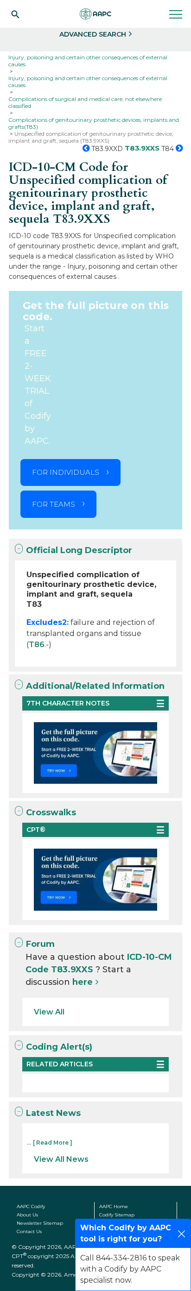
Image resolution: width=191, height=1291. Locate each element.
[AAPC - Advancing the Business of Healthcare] (95, 13)
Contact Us (29, 1231)
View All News (61, 1159)
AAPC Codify (31, 1206)
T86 (37, 644)
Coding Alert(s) (59, 1047)
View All (49, 1012)
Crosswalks (51, 812)
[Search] (15, 13)
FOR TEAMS (53, 504)
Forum (40, 944)
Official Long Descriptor (79, 550)
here (82, 982)
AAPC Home (113, 1206)
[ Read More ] (52, 1142)
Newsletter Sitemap (40, 1223)
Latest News (53, 1113)
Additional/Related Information (95, 686)
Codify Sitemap (116, 1215)
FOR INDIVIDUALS (65, 472)
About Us (27, 1215)
